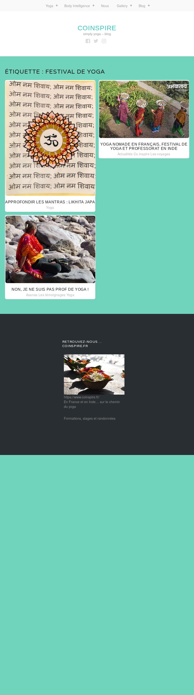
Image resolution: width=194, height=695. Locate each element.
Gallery (122, 5)
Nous (105, 5)
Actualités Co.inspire (134, 153)
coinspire (97, 28)
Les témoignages (52, 294)
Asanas (32, 294)
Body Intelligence (77, 5)
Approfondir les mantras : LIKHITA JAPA (50, 202)
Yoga (49, 5)
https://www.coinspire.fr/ (81, 397)
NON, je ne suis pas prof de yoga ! (50, 289)
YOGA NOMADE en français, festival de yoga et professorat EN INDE (144, 146)
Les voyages (160, 153)
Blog (142, 5)
